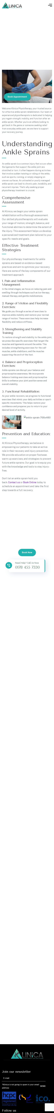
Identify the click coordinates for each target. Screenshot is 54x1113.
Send (42, 1086)
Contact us (14, 482)
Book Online (29, 482)
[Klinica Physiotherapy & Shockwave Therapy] (12, 5)
